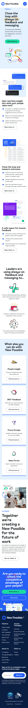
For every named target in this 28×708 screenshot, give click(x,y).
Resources (5, 657)
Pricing (4, 640)
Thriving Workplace (7, 655)
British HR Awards (19, 631)
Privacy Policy (18, 704)
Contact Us (5, 662)
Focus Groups (6, 635)
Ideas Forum (5, 637)
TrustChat (4, 630)
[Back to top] (24, 617)
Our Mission (5, 652)
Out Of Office (5, 660)
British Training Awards (18, 639)
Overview (16, 629)
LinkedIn (16, 655)
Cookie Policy (10, 704)
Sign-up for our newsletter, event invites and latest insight (14, 668)
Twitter (16, 652)
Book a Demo (5, 642)
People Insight (6, 627)
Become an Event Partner (19, 643)
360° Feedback (6, 632)
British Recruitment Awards (19, 634)
